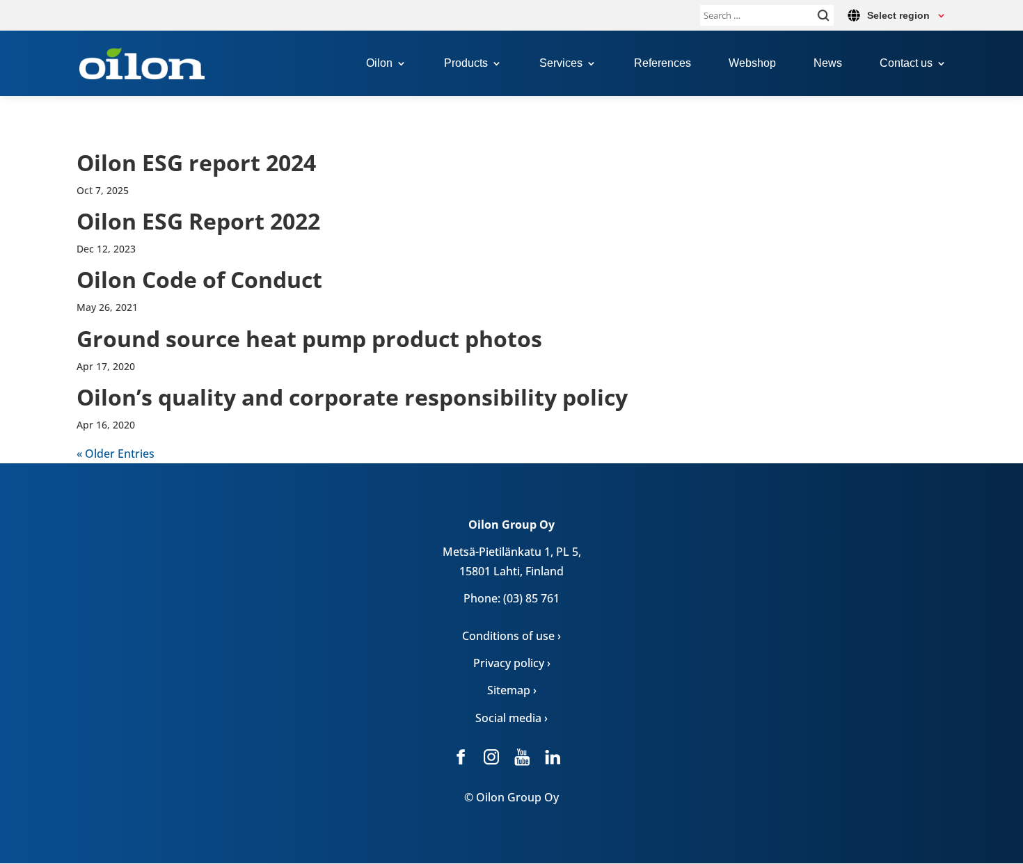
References (662, 63)
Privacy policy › (511, 663)
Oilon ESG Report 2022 (198, 221)
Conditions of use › (511, 635)
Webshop (752, 63)
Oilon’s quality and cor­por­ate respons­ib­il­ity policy (352, 397)
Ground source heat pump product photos (309, 338)
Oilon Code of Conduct (199, 279)
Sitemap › (512, 690)
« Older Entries (115, 453)
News (828, 63)
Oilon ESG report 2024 (196, 162)
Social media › (511, 718)
